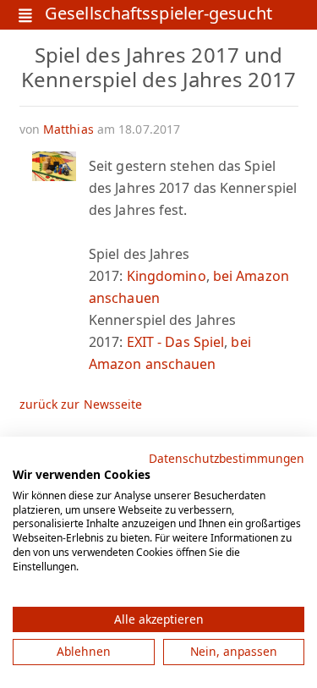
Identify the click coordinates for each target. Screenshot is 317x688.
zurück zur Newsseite (81, 404)
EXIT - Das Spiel (176, 342)
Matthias (68, 129)
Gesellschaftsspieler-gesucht (158, 15)
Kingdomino (166, 276)
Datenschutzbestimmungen (226, 458)
